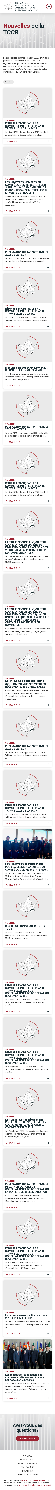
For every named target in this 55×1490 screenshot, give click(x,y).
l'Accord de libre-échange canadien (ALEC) (35, 1485)
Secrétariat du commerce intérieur (34, 1480)
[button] (49, 6)
